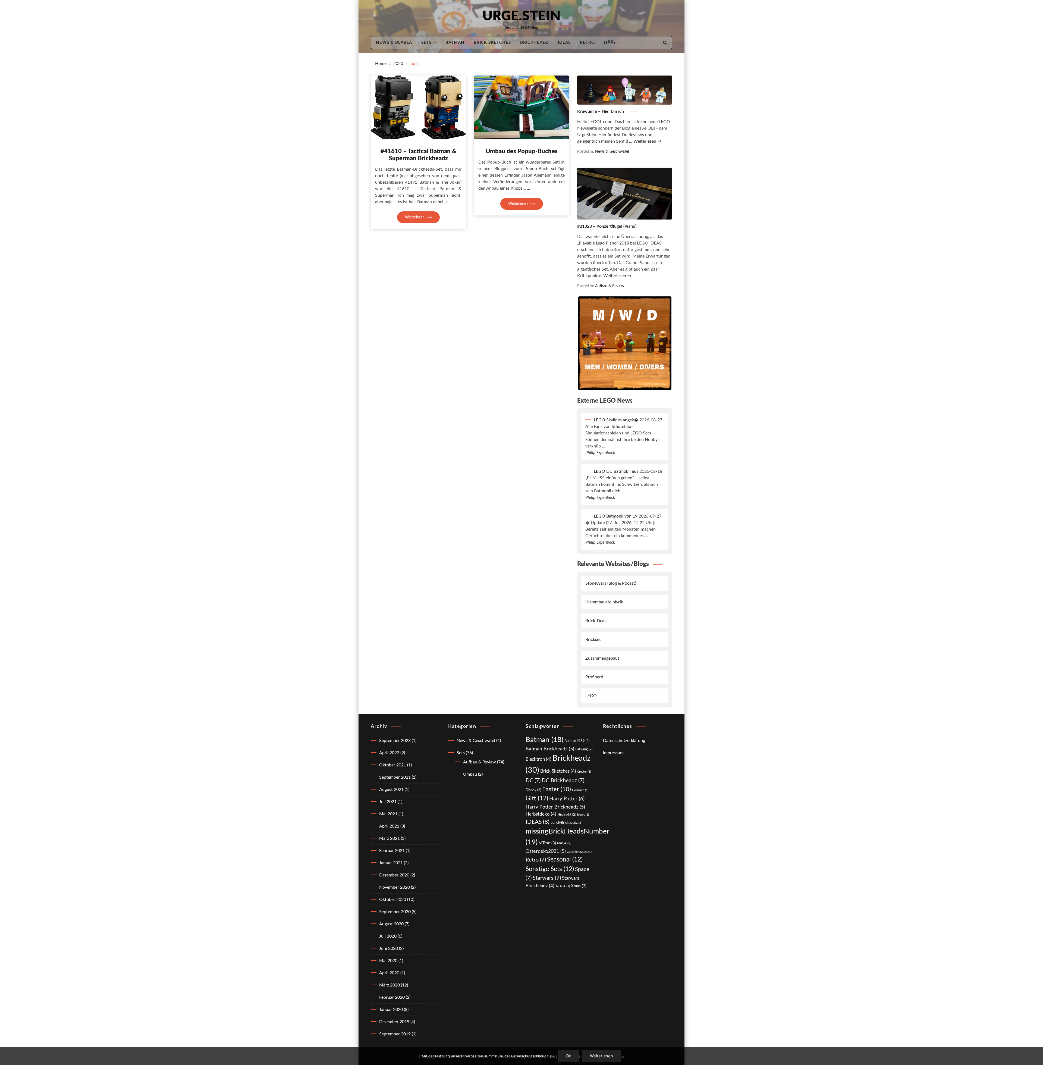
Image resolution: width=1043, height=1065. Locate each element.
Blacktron (538, 759)
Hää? (610, 42)
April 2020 (389, 973)
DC (533, 780)
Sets (426, 42)
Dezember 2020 (394, 875)
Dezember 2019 (394, 1022)
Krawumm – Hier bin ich (601, 111)
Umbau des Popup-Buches (522, 151)
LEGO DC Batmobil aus (616, 471)
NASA (564, 843)
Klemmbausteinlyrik (604, 602)
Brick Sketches (492, 42)
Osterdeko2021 (546, 851)
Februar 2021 (392, 850)
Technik (562, 886)
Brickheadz (534, 42)
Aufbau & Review (609, 286)
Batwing (583, 749)
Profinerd (594, 677)
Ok (568, 1055)
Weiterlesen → (647, 141)
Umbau (470, 774)
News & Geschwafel (612, 151)
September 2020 (395, 912)
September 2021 (395, 777)
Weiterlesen (415, 217)
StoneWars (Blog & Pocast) (610, 583)
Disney (533, 790)
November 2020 (394, 887)
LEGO (591, 696)
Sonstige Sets (550, 869)
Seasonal (565, 859)
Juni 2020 (388, 948)
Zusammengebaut (602, 658)
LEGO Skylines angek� (616, 420)
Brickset (593, 639)
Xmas (578, 886)
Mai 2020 (388, 960)
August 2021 (391, 789)
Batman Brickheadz (550, 748)
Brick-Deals (596, 621)
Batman (454, 42)
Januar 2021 (391, 863)
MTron (547, 843)
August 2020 (391, 924)
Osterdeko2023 (579, 851)
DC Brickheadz (563, 780)
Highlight (566, 814)
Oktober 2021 (392, 765)
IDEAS (564, 42)
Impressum (613, 753)
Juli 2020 (388, 936)
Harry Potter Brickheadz (555, 807)
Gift (537, 798)
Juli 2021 (388, 802)
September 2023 (395, 740)
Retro (587, 42)
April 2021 (389, 826)
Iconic (583, 814)
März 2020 (389, 985)
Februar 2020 (392, 997)
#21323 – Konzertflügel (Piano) (607, 226)
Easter (556, 789)
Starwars (547, 878)
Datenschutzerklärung (624, 740)
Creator (584, 771)
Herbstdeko (541, 814)
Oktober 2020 (392, 899)
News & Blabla (394, 42)
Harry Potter (567, 798)
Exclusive (580, 790)
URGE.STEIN (521, 16)
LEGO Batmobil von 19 (615, 516)
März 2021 (389, 838)
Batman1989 (576, 741)
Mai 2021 (388, 814)
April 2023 (389, 753)
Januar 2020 (391, 1009)
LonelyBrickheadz (566, 823)
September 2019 (395, 1034)
